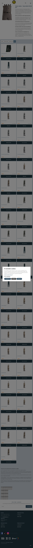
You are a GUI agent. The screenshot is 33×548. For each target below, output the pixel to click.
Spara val (13, 278)
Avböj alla (19, 278)
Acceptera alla (7, 278)
